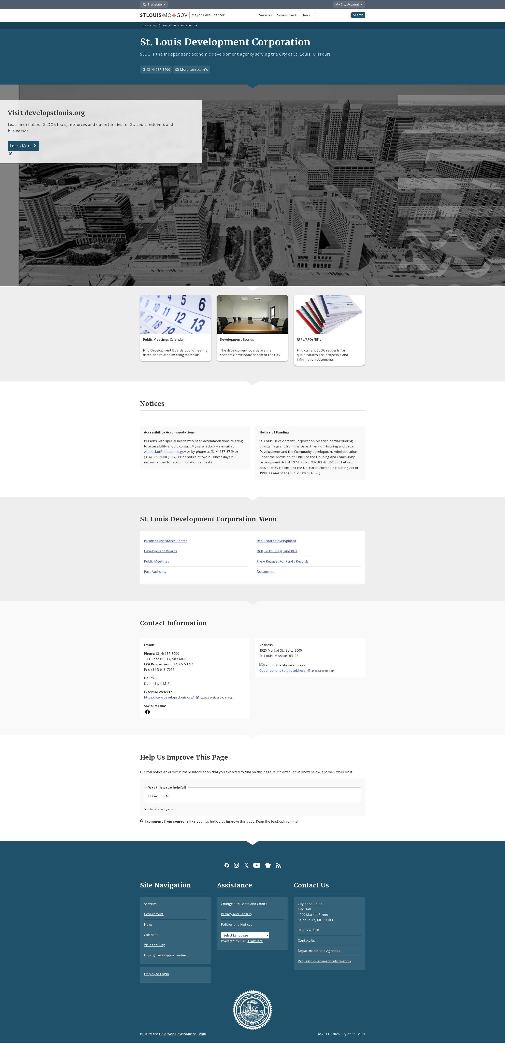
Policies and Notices (236, 924)
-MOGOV (163, 15)
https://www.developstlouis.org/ (169, 697)
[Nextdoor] (268, 865)
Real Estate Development (276, 541)
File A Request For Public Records (283, 561)
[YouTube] (256, 865)
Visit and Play (154, 945)
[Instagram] (236, 865)
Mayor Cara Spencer (208, 15)
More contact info (194, 69)
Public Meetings (156, 561)
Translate (255, 941)
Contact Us (306, 940)
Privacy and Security (236, 914)
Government (286, 15)
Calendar (151, 935)
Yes (154, 796)
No (168, 796)
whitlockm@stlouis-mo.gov (165, 451)
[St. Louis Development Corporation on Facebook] (147, 711)
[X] (246, 865)
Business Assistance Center (165, 541)
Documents (266, 571)
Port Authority (155, 571)
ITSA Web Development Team (182, 1034)
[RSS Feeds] (278, 865)
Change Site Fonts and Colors (244, 904)
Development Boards (160, 551)
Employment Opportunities (165, 955)
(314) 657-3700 (158, 69)
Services (265, 15)
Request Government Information (324, 961)
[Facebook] (226, 865)
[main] (252, 431)
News (305, 15)
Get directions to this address (282, 670)
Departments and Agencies (180, 25)
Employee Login (156, 974)
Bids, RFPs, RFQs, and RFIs (277, 551)
